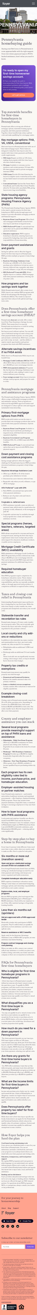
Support (16, 1208)
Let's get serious (18, 95)
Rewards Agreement (8, 1268)
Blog (9, 1208)
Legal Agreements (6, 1302)
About (3, 1208)
